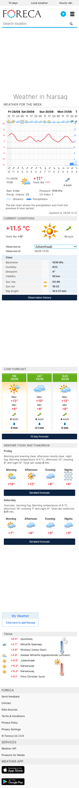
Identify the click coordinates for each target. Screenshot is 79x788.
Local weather (39, 2)
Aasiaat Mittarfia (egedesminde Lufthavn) (45, 655)
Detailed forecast (39, 492)
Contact (6, 703)
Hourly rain (65, 2)
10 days (13, 2)
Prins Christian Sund (33, 676)
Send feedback (11, 696)
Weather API (9, 748)
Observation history (39, 297)
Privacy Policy (10, 722)
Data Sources (9, 709)
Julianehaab (28, 660)
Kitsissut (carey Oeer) (34, 649)
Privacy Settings (11, 729)
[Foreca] (22, 17)
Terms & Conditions (13, 716)
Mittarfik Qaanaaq (31, 644)
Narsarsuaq (27, 665)
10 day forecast (39, 436)
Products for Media (13, 755)
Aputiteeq (26, 638)
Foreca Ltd (11, 735)
